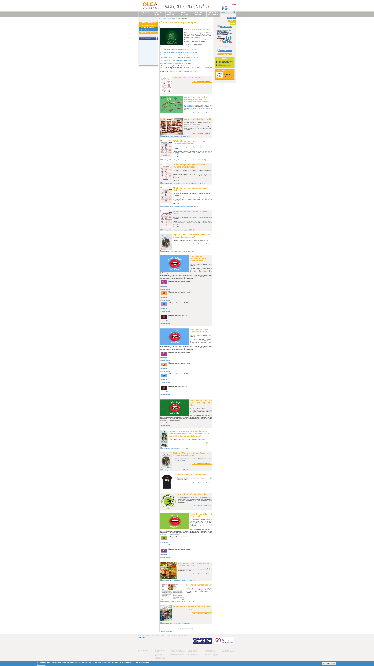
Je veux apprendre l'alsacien (224, 65)
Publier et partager (167, 18)
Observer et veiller (161, 649)
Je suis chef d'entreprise (223, 62)
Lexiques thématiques (148, 22)
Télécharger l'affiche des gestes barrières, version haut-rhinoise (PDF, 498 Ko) (184, 183)
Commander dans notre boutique (202, 81)
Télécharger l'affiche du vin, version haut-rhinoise (176, 623)
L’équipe (140, 651)
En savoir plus (41, 665)
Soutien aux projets (209, 650)
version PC (164, 286)
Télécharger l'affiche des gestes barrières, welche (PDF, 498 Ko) (180, 206)
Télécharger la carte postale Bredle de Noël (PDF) (176, 136)
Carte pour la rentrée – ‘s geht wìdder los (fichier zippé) (175, 63)
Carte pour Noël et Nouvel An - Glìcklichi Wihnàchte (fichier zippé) (178, 49)
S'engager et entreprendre (213, 13)
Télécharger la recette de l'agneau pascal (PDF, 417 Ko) (178, 601)
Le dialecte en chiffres (160, 658)
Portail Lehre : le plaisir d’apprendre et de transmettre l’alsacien (178, 652)
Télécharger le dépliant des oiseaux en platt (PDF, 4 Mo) (178, 251)
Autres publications (147, 32)
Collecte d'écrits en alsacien (211, 655)
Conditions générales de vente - (157, 635)
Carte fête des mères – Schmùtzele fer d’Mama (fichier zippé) (177, 55)
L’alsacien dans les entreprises (228, 651)
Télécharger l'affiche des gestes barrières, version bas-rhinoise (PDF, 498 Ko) (184, 160)
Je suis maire (221, 64)
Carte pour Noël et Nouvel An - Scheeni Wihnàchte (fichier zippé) (178, 52)
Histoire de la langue (159, 655)
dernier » (191, 628)
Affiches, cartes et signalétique (147, 29)
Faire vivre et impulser (211, 649)
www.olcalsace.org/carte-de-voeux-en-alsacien (183, 71)
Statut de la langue (159, 657)
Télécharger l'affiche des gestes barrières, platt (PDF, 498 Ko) (179, 230)
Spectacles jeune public (210, 651)
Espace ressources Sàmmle (211, 654)
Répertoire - (168, 635)
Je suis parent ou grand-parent (225, 61)
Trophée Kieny (208, 653)
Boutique (231, 18)
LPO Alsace (181, 460)
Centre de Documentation (177, 654)
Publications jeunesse (148, 25)
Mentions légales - (146, 635)
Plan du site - (175, 635)
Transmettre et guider (178, 649)
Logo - (139, 635)
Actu (233, 23)
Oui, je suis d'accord (329, 663)
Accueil (160, 18)
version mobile (165, 323)
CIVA (192, 610)
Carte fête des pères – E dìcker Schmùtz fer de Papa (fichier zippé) (179, 57)
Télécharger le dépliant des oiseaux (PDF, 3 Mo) (175, 470)
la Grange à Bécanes (191, 439)
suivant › (186, 628)
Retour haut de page (167, 631)
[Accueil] (147, 6)
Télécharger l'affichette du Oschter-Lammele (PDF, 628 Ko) (178, 580)
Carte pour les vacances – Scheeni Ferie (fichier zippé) (175, 60)
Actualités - (180, 635)
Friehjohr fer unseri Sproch (195, 497)
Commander (228, 77)
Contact (232, 20)
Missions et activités (143, 650)
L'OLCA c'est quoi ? (143, 649)
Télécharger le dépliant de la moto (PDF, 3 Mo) (175, 448)
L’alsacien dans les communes (228, 653)
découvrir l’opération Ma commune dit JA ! (225, 45)
